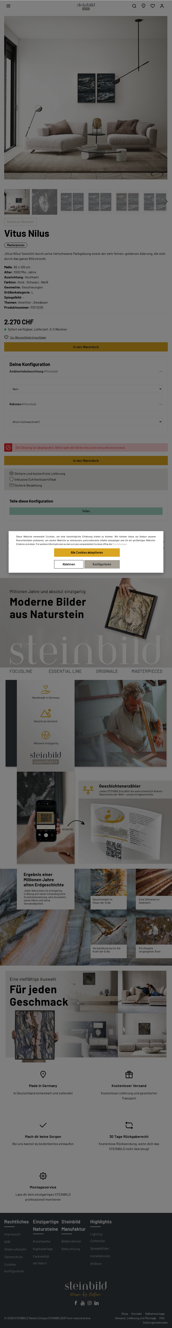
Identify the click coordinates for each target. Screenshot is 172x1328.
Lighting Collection (97, 1237)
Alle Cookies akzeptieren (87, 552)
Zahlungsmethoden (155, 1322)
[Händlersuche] (143, 6)
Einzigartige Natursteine (46, 1225)
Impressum (12, 1234)
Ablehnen (69, 564)
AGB (7, 1242)
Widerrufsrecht (15, 1249)
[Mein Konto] (162, 6)
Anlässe (96, 1263)
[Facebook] (76, 1304)
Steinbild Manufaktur (73, 1225)
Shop (124, 1313)
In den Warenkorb (86, 347)
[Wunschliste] (153, 6)
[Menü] (8, 6)
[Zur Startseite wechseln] (86, 6)
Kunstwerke (41, 1241)
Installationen (100, 1256)
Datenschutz (13, 1257)
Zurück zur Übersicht (20, 222)
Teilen (86, 511)
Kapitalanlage (43, 1249)
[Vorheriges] (152, 174)
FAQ (161, 1318)
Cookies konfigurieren (14, 1267)
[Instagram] (90, 1304)
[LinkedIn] (96, 1304)
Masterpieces (16, 245)
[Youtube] (83, 1304)
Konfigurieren (102, 564)
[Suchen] (134, 6)
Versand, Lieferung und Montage (135, 1318)
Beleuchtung (70, 1249)
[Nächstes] (162, 174)
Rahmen (15, 404)
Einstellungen (119, 543)
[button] (86, 372)
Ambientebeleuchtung (26, 371)
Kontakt (137, 1313)
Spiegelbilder (99, 1248)
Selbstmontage (154, 1313)
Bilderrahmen (71, 1241)
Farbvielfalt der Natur (41, 1259)
